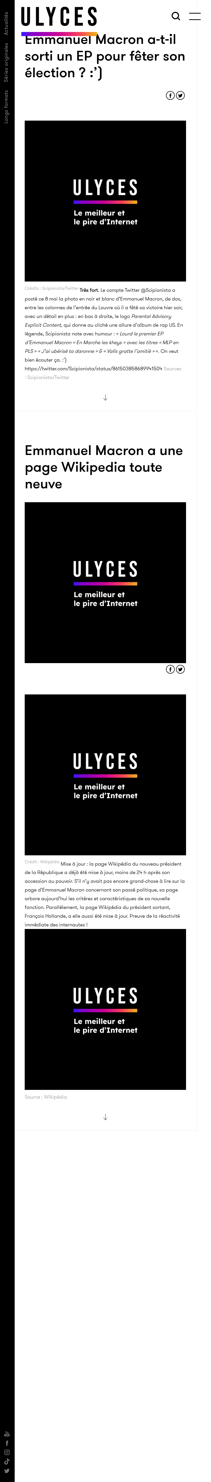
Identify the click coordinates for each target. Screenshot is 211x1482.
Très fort (89, 290)
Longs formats (6, 106)
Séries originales (6, 62)
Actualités (6, 23)
